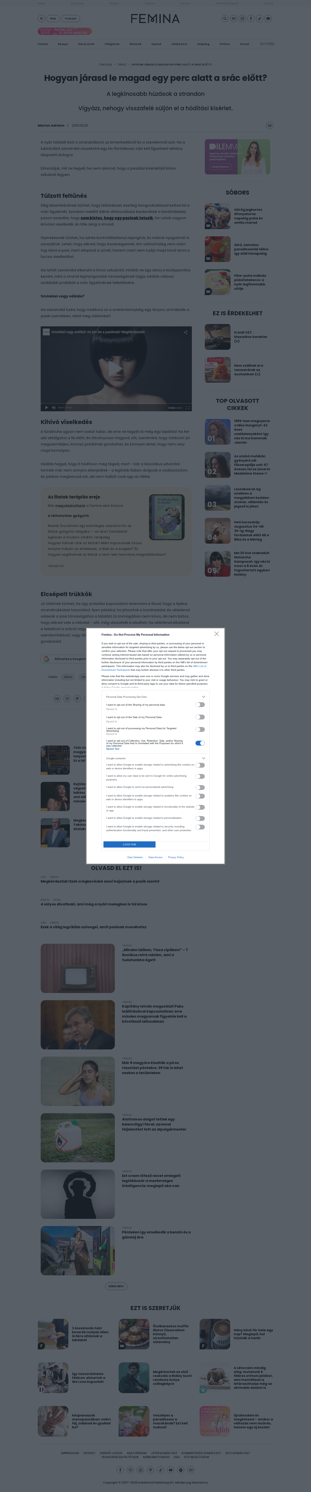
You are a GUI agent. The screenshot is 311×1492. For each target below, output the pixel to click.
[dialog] (155, 746)
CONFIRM (129, 844)
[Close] (217, 635)
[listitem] (155, 697)
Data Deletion (135, 857)
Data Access (155, 857)
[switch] (200, 704)
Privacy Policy (176, 857)
